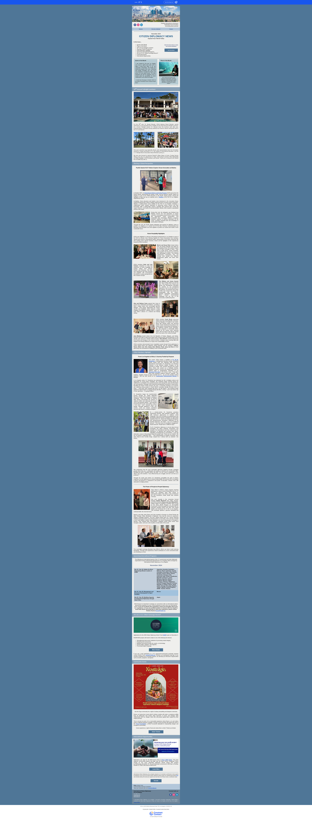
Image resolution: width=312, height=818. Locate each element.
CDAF (164, 635)
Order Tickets (156, 731)
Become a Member (156, 29)
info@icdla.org (137, 795)
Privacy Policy (137, 802)
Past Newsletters (171, 50)
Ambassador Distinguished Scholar (166, 376)
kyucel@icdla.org (150, 655)
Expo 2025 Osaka (167, 759)
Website (141, 29)
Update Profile (152, 809)
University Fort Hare (154, 372)
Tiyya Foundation (141, 723)
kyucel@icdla (159, 610)
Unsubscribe (145, 809)
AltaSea (161, 197)
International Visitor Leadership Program (155, 193)
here (177, 775)
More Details (156, 649)
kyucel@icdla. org (152, 788)
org (164, 610)
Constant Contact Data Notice (162, 809)
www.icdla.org (137, 796)
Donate (171, 29)
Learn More (156, 769)
